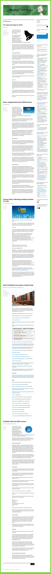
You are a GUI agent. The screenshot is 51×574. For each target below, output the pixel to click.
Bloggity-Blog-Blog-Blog (40, 106)
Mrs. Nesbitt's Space (39, 113)
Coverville (38, 138)
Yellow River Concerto (15, 407)
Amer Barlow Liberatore (40, 187)
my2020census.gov (15, 430)
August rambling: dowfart (44, 190)
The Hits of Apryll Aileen (20, 409)
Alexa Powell (38, 60)
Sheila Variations (39, 149)
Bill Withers (14, 388)
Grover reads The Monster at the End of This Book (19, 317)
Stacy (38, 191)
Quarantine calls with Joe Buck (16, 360)
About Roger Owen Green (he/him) (41, 47)
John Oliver (4, 294)
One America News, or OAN (24, 369)
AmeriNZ (38, 105)
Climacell (38, 163)
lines (17, 168)
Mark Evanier (7, 294)
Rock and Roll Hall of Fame (20, 388)
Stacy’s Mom (23, 386)
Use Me (19, 389)
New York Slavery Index (40, 171)
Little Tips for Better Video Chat (17, 350)
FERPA (18, 460)
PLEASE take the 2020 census (14, 421)
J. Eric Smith (38, 73)
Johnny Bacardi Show (39, 112)
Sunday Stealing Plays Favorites (43, 191)
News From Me (39, 142)
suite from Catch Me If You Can (17, 403)
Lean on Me (22, 389)
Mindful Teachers (39, 81)
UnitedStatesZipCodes (40, 178)
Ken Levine (38, 141)
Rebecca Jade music (39, 87)
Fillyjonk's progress (39, 109)
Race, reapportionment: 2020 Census (17, 102)
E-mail (38, 49)
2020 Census (4, 109)
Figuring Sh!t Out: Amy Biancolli (41, 67)
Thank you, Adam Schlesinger (16, 386)
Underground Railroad (6, 34)
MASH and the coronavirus (16, 352)
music (4, 295)
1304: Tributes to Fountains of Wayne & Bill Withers (23, 391)
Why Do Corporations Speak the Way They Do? (25, 315)
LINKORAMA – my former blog (41, 98)
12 (42, 36)
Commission (18, 187)
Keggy (33, 377)
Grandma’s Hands (14, 389)
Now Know (6, 295)
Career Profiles (39, 162)
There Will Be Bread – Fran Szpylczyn (41, 89)
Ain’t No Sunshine (30, 388)
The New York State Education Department (42, 176)
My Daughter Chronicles (40, 115)
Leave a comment (5, 209)
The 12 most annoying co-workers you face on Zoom (20, 354)
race (6, 109)
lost (17, 174)
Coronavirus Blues (15, 415)
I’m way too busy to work (13, 25)
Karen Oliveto (38, 78)
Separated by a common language (41, 147)
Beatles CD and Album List (40, 136)
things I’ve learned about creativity (27, 313)
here (19, 234)
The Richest (38, 151)
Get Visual (38, 70)
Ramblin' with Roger (5, 569)
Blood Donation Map (39, 159)
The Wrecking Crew (17, 384)
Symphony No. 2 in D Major (16, 411)
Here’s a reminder (20, 311)
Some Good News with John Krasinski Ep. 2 (18, 358)
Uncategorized (5, 108)
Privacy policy (39, 51)
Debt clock (38, 166)
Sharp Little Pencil (39, 120)
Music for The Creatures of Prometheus (18, 413)
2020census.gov (27, 231)
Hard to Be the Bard (15, 405)
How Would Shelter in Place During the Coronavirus (21, 356)
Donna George (14, 72)
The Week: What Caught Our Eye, (17, 347)
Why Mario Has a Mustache (26, 377)
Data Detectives (39, 95)
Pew (13, 157)
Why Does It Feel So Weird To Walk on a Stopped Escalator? (21, 375)
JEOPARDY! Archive (39, 97)
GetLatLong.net (39, 167)
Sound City (16, 382)
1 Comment (4, 35)
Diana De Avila (39, 65)
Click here (13, 308)
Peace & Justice (39, 83)
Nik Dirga (38, 116)
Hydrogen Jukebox (39, 72)
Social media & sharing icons (21, 573)
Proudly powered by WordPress (16, 569)
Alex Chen (38, 190)
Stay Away (13, 394)
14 (45, 36)
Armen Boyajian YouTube (40, 62)
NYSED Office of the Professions (41, 173)
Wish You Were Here (15, 401)
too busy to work (5, 33)
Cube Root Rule (28, 181)
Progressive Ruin (39, 145)
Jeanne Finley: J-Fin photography (41, 76)
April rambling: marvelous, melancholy (18, 285)
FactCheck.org (39, 127)
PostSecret (38, 144)
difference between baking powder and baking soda (21, 325)
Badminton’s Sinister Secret (24, 376)
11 (40, 36)
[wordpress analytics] (42, 202)
